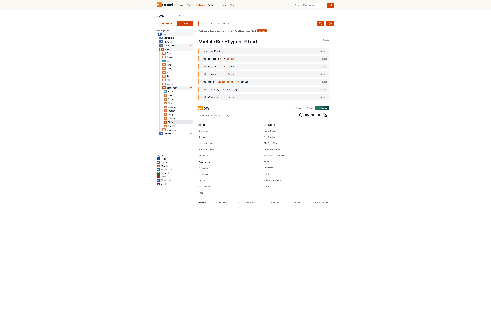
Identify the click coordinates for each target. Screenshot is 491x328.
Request (170, 57)
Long (170, 114)
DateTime (172, 126)
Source (325, 40)
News (224, 5)
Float (170, 122)
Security (223, 202)
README (168, 41)
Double (171, 118)
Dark (311, 108)
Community (213, 5)
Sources (167, 133)
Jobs (200, 192)
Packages (200, 5)
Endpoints (171, 130)
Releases (202, 137)
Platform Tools (271, 143)
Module (262, 31)
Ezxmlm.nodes (225, 81)
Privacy (296, 202)
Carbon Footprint (247, 202)
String (171, 99)
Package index (205, 31)
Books (267, 161)
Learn (181, 5)
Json (169, 76)
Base (170, 91)
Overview (167, 23)
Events (201, 180)
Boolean (172, 107)
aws (160, 15)
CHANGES (169, 38)
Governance (274, 202)
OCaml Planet (204, 186)
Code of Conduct (321, 202)
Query (169, 68)
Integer (171, 110)
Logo (266, 186)
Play (232, 5)
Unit (170, 95)
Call (168, 61)
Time (169, 64)
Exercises (268, 167)
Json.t (230, 58)
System (324, 108)
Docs (185, 23)
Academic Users (206, 149)
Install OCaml (270, 131)
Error (169, 53)
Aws (167, 49)
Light (300, 108)
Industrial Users (205, 143)
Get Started (270, 137)
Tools (190, 5)
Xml (168, 72)
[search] (330, 5)
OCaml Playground (272, 180)
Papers (267, 174)
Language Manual (272, 149)
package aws (163, 30)
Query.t (232, 74)
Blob (170, 103)
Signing (170, 84)
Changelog (203, 131)
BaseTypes (172, 87)
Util (168, 80)
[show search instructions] (330, 23)
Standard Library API (274, 155)
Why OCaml (203, 155)
